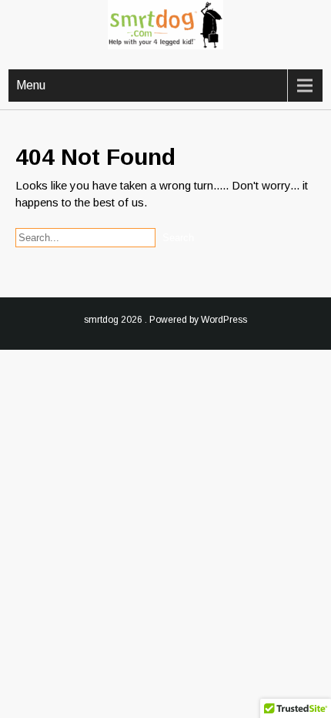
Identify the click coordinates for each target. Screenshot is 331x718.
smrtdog (101, 319)
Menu (30, 85)
